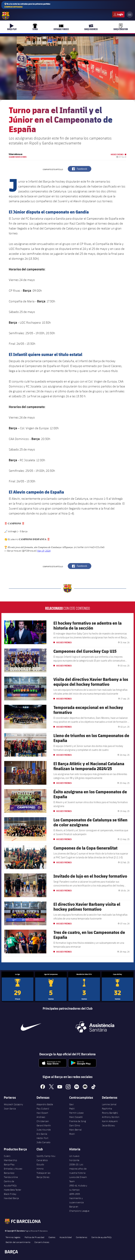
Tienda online (11, 1177)
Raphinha (107, 1108)
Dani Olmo (74, 1125)
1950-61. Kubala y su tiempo (78, 1187)
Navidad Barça (11, 1198)
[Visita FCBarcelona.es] (5, 15)
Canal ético (42, 1160)
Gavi (71, 1104)
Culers (118, 14)
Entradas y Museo (13, 1168)
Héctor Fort (42, 1138)
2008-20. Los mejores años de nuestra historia (77, 1168)
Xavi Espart (42, 1112)
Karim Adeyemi (110, 1121)
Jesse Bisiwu (108, 1125)
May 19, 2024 (43, 550)
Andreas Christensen (43, 1119)
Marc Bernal (75, 1129)
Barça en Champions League (79, 1208)
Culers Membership (10, 1158)
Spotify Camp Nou (46, 1156)
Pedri (72, 1108)
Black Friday (10, 1194)
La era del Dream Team (78, 1179)
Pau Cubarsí (43, 1108)
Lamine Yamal (109, 1104)
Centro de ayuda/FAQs (101, 1237)
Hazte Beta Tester (12, 1189)
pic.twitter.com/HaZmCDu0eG (89, 547)
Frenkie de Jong (77, 1121)
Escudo (40, 1164)
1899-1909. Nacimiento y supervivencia (76, 1198)
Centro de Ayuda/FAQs (10, 1183)
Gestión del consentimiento (18, 1242)
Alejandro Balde (45, 1104)
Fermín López (76, 1112)
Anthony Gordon (110, 1117)
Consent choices (41, 1242)
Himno (40, 1168)
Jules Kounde (44, 1129)
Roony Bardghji (110, 1112)
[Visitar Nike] (31, 1027)
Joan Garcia (10, 1108)
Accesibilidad (66, 1237)
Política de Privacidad (34, 1237)
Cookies (52, 1237)
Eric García (42, 1133)
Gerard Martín (44, 1125)
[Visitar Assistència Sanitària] (95, 1027)
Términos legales (13, 1237)
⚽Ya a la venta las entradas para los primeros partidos (27, 5)
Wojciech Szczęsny (13, 1104)
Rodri (72, 1133)
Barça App (9, 1172)
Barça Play (9, 1164)
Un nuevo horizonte (74, 1158)
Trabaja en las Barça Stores (43, 1174)
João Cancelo (43, 1142)
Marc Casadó (76, 1117)
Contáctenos (81, 1237)
